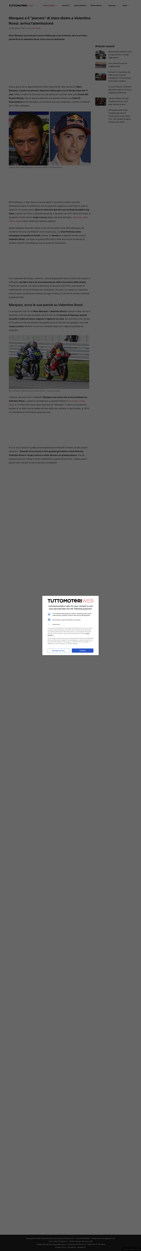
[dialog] (70, 625)
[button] (70, 624)
